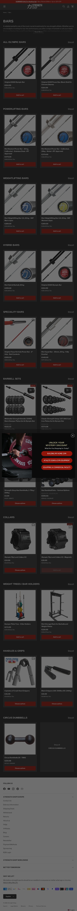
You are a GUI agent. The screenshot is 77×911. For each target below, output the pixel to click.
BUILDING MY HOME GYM (56, 453)
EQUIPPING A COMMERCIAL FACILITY (56, 467)
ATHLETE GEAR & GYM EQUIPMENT (57, 460)
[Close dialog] (72, 435)
